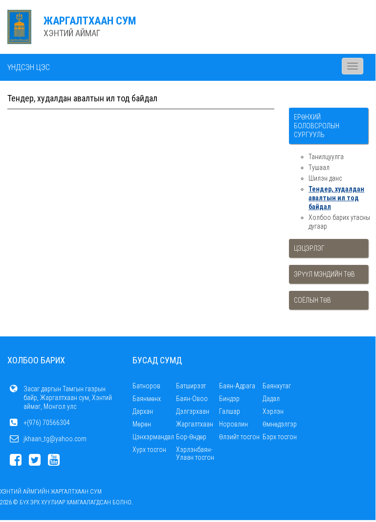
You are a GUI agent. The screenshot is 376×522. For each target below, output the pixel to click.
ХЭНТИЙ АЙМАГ (72, 33)
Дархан (143, 411)
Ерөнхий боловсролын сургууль (316, 126)
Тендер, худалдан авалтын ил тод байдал (336, 198)
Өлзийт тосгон (239, 437)
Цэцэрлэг (309, 248)
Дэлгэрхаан (192, 411)
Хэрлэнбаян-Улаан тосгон (195, 453)
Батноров (146, 386)
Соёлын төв (312, 300)
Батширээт (191, 386)
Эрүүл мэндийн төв (324, 274)
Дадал (271, 399)
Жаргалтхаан (194, 424)
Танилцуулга (326, 157)
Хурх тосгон (149, 449)
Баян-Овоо (192, 399)
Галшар (229, 411)
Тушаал (319, 167)
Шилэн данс (325, 178)
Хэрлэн (273, 411)
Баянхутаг (277, 386)
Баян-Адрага (237, 386)
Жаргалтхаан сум (90, 21)
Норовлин (233, 424)
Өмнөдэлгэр (280, 424)
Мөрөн (142, 424)
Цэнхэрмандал (153, 437)
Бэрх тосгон (280, 437)
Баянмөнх (147, 399)
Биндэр (229, 399)
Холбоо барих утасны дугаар (339, 222)
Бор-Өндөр (191, 437)
